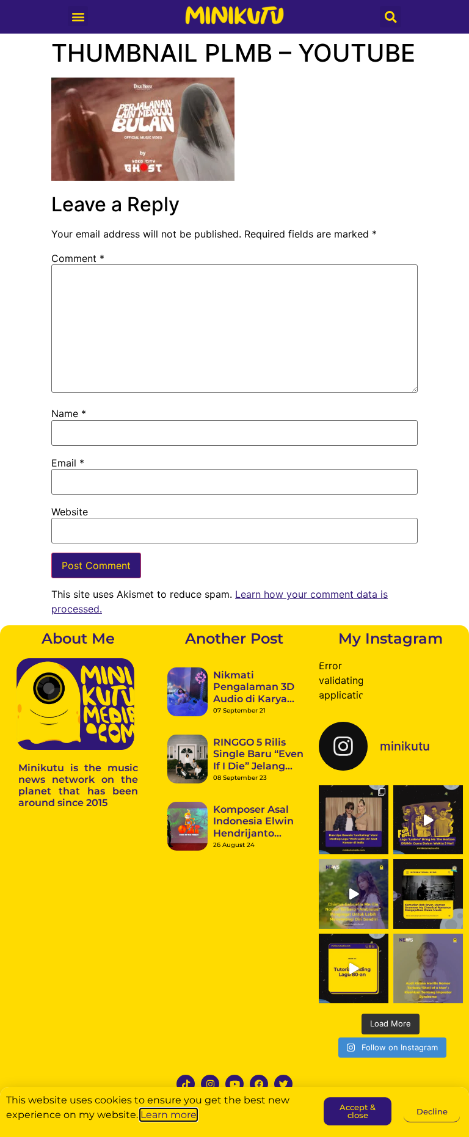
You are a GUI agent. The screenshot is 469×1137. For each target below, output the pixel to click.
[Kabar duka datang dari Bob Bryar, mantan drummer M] (428, 894)
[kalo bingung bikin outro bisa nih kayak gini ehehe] (353, 968)
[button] (78, 16)
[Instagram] (210, 1084)
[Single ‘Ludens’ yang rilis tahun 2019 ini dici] (428, 820)
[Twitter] (283, 1084)
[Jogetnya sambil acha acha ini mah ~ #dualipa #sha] (353, 820)
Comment (77, 258)
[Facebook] (259, 1084)
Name (68, 413)
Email (67, 463)
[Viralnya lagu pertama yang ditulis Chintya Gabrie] (353, 894)
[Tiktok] (185, 1084)
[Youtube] (234, 1084)
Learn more (168, 1115)
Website (69, 512)
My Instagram (390, 638)
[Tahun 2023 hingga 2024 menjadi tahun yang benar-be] (428, 968)
